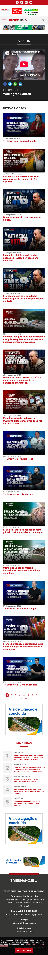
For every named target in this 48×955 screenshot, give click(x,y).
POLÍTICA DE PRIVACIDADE (31, 891)
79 (22, 698)
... (40, 695)
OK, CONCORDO (24, 950)
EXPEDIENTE (10, 891)
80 (26, 698)
